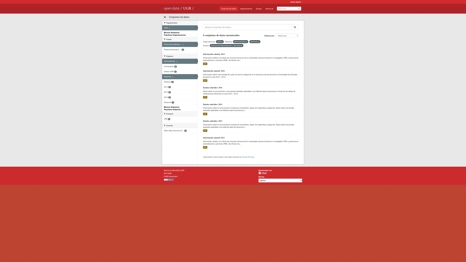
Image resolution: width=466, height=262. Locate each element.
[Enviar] (299, 8)
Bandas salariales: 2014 (212, 104)
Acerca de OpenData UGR (174, 170)
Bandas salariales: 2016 (212, 88)
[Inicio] (165, 16)
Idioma (261, 177)
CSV (205, 64)
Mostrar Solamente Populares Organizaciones (175, 33)
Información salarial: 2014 (214, 54)
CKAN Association (171, 176)
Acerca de (269, 8)
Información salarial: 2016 (214, 71)
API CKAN (168, 173)
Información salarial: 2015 (214, 138)
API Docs (251, 157)
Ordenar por (269, 35)
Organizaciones (246, 8)
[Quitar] (222, 42)
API (243, 157)
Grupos (259, 8)
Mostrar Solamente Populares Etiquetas (172, 108)
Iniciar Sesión (296, 2)
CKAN (262, 173)
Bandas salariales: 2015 (212, 121)
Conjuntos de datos (228, 8)
